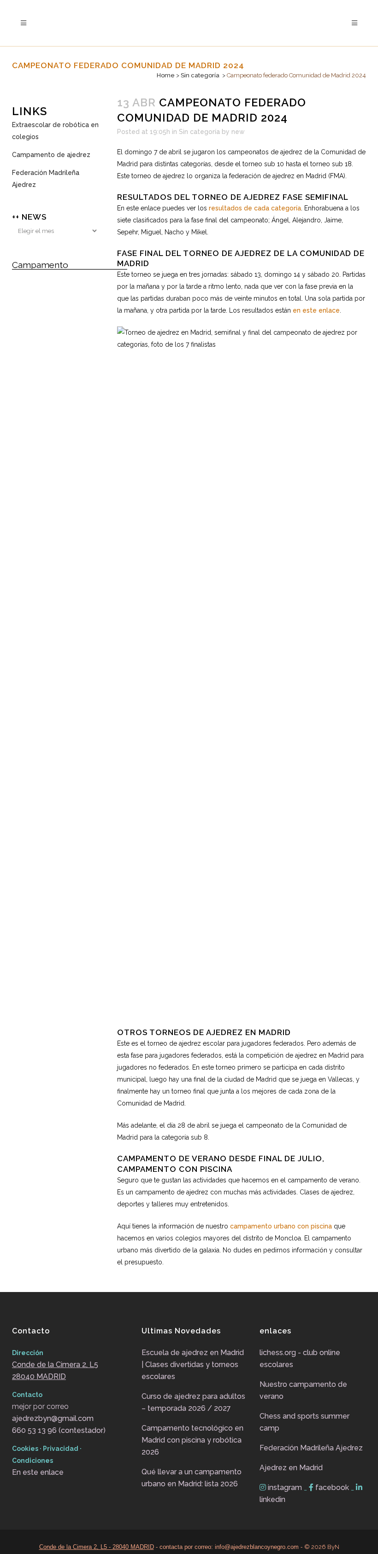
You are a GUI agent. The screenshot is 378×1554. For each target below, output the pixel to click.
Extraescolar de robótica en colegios (55, 130)
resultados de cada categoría (255, 208)
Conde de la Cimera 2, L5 (55, 1364)
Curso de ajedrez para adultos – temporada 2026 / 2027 (193, 1402)
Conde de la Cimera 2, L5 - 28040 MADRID (96, 1546)
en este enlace (316, 310)
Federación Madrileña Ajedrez (45, 178)
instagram (285, 1487)
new (238, 131)
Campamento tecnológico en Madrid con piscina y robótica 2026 (192, 1440)
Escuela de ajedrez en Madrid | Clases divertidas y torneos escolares (193, 1364)
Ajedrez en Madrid (291, 1467)
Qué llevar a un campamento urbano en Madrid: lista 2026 (192, 1477)
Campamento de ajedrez (51, 154)
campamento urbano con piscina (281, 1226)
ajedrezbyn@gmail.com (53, 1418)
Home (166, 75)
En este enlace (38, 1472)
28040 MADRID (39, 1376)
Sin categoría (200, 75)
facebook (332, 1487)
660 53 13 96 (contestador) (59, 1430)
